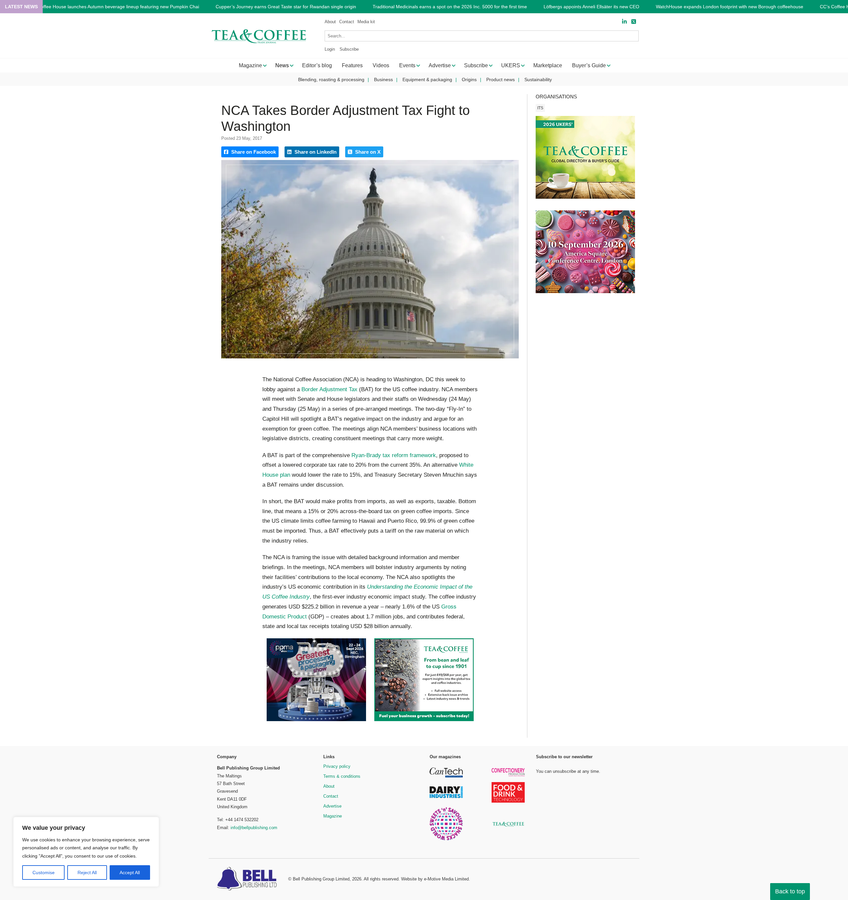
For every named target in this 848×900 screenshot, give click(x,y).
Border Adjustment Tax (329, 389)
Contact (346, 21)
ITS (540, 108)
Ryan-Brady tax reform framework (393, 455)
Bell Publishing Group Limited (321, 878)
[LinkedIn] (624, 22)
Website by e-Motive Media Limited (435, 878)
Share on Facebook (253, 152)
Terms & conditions (341, 776)
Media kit (366, 21)
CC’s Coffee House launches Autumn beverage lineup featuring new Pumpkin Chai (112, 6)
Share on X (367, 152)
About (330, 21)
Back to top (790, 891)
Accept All (130, 872)
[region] (86, 852)
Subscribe (349, 49)
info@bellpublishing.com (254, 827)
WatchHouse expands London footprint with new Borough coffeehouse (729, 6)
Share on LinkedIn (315, 152)
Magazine (332, 816)
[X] (633, 22)
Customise (43, 872)
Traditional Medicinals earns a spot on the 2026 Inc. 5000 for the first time (450, 6)
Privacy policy (336, 766)
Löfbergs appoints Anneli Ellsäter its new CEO (591, 6)
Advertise (332, 806)
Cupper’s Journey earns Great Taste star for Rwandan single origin (286, 6)
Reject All (87, 872)
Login (330, 49)
